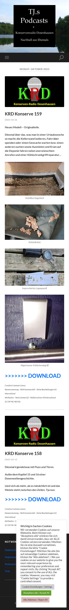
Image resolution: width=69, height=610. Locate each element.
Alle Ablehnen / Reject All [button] (35, 599)
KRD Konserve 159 (23, 113)
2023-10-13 (11, 459)
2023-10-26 (11, 119)
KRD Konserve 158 (23, 453)
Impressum (11, 557)
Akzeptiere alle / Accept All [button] (36, 592)
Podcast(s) (11, 564)
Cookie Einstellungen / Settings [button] (37, 586)
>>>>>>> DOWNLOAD (33, 375)
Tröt (7, 571)
